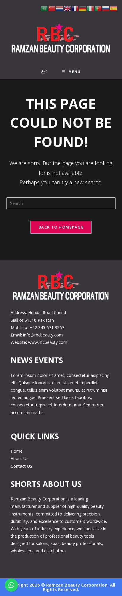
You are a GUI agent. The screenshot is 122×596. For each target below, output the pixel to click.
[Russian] (106, 8)
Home (17, 451)
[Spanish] (114, 8)
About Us (19, 458)
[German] (83, 8)
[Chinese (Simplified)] (52, 8)
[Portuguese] (98, 8)
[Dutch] (60, 8)
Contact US (21, 466)
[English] (67, 8)
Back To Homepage (61, 227)
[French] (75, 8)
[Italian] (90, 8)
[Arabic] (44, 8)
